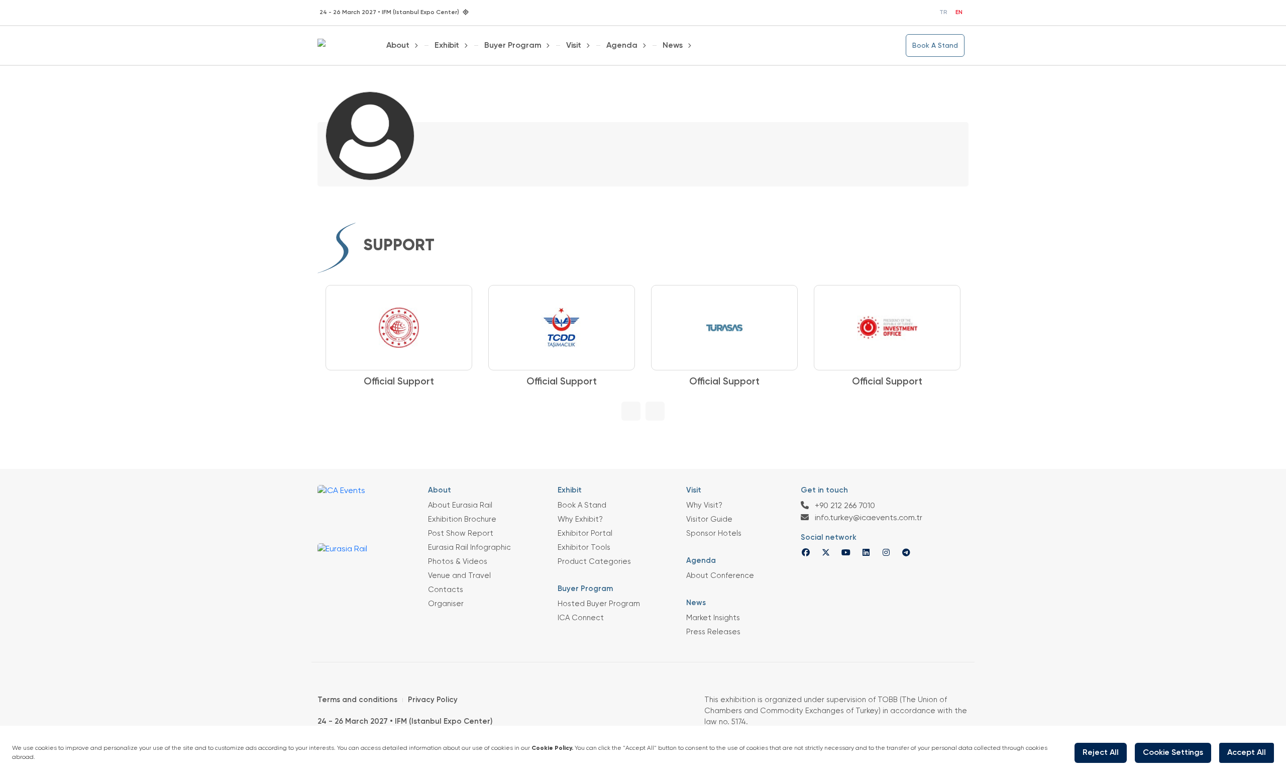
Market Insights (713, 618)
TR (943, 13)
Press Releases (713, 632)
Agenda (621, 46)
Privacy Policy (433, 700)
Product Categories (594, 561)
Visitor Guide (709, 519)
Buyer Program (513, 46)
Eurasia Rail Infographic (469, 547)
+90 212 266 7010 (844, 506)
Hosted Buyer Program (599, 604)
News (673, 46)
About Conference (720, 575)
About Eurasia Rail (460, 505)
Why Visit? (704, 505)
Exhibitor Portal (585, 533)
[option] (357, 337)
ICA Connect (581, 618)
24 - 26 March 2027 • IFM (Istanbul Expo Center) (404, 721)
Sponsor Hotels (713, 533)
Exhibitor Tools (584, 547)
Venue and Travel (459, 575)
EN (958, 13)
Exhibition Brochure (462, 519)
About (397, 46)
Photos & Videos (457, 561)
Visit (573, 46)
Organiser (446, 604)
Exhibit (447, 46)
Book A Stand (935, 45)
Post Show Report (460, 533)
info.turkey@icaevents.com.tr (867, 518)
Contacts (445, 590)
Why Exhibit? (580, 519)
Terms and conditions (357, 700)
